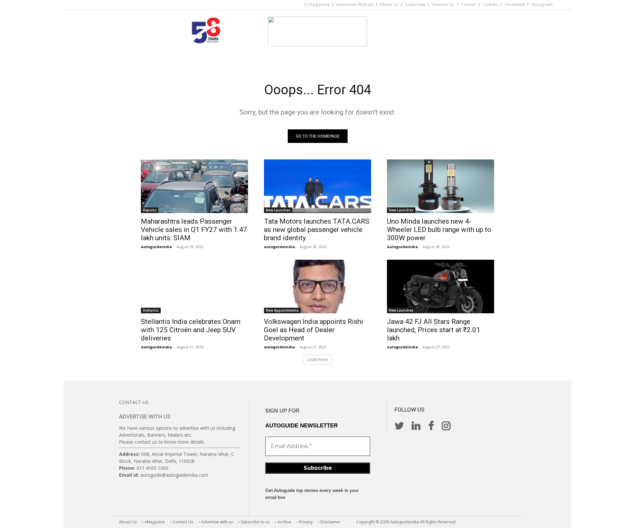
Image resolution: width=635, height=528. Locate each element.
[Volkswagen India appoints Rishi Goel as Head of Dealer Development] (317, 286)
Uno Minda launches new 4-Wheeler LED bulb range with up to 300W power (439, 229)
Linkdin (490, 4)
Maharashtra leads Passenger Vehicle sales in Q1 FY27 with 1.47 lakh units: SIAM (194, 229)
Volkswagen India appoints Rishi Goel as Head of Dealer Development (313, 330)
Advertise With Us (354, 4)
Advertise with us (217, 522)
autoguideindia (156, 246)
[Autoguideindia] (317, 31)
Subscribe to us (255, 522)
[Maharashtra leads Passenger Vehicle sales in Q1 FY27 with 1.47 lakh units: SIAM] (194, 186)
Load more (317, 359)
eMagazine (155, 522)
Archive (284, 522)
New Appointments (282, 310)
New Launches (278, 210)
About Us (389, 4)
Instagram (542, 4)
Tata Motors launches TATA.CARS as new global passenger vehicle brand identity (316, 229)
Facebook (515, 4)
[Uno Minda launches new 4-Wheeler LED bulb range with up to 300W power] (440, 186)
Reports (149, 210)
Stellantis (151, 310)
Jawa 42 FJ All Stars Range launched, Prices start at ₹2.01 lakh (433, 330)
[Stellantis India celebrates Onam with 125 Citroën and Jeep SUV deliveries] (194, 286)
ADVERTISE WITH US (144, 416)
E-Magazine (317, 4)
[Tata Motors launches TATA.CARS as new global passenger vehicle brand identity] (317, 186)
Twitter (469, 4)
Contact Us (443, 4)
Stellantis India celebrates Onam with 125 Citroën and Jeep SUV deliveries (190, 330)
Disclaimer (330, 522)
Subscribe (415, 4)
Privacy (306, 522)
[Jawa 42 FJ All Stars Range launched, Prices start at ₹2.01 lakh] (440, 286)
